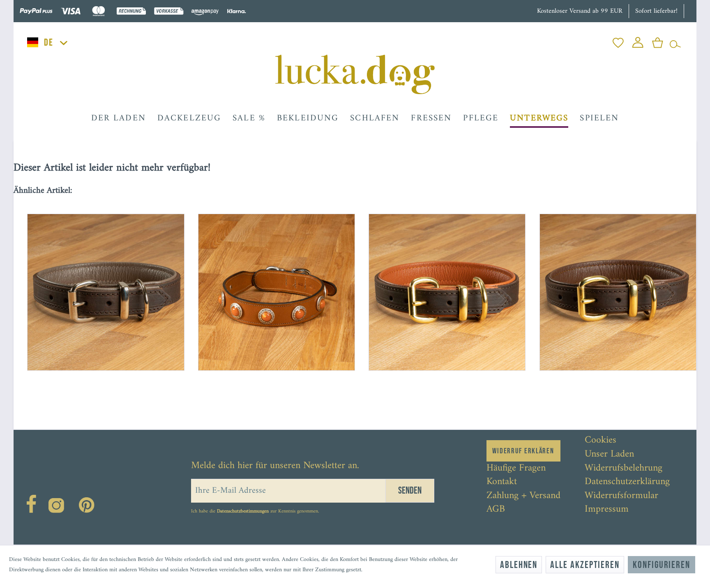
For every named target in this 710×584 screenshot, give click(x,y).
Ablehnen (518, 565)
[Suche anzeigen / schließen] (675, 40)
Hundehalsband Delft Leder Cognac (258, 400)
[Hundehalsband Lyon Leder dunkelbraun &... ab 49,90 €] (611, 285)
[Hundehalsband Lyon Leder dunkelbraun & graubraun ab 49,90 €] (99, 285)
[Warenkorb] (658, 40)
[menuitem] (618, 40)
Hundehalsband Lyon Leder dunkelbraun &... (610, 400)
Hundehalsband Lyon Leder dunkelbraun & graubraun (97, 403)
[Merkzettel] (618, 40)
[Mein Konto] (638, 40)
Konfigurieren (661, 565)
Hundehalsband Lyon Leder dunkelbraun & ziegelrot (438, 403)
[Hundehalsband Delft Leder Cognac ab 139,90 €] (269, 285)
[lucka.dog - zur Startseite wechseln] (354, 74)
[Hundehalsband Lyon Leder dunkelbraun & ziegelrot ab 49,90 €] (440, 285)
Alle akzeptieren (585, 565)
